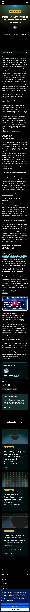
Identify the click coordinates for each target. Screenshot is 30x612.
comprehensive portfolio (9, 189)
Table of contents (8, 52)
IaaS (3, 209)
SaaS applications (15, 256)
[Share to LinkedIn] (9, 385)
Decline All (15, 606)
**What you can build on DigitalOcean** (10, 60)
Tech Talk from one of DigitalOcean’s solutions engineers (15, 291)
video (18, 261)
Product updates (15, 11)
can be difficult (12, 73)
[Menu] (27, 2)
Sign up (6, 407)
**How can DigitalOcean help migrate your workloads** (14, 64)
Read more (7, 467)
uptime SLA (18, 217)
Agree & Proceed (15, 604)
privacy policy (13, 592)
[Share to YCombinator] (12, 385)
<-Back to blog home (8, 46)
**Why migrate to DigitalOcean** (13, 56)
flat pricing (7, 232)
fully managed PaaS (11, 209)
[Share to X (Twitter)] (3, 385)
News (14, 389)
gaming (12, 257)
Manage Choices (15, 609)
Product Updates (6, 389)
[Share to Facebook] (6, 385)
